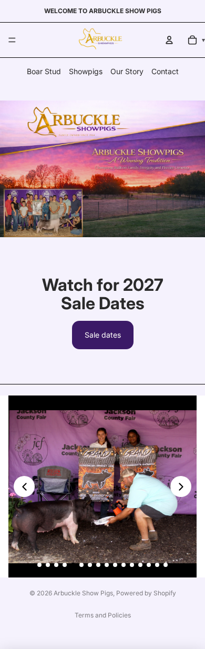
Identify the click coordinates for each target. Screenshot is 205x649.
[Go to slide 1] (39, 565)
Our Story (127, 71)
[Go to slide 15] (157, 565)
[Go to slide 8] (98, 565)
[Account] (169, 40)
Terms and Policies (103, 615)
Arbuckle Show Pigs (83, 593)
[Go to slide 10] (115, 565)
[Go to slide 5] (73, 565)
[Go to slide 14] (149, 565)
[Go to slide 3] (56, 565)
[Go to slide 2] (48, 565)
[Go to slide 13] (140, 565)
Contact (165, 71)
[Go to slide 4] (65, 565)
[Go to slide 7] (90, 565)
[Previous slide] (24, 486)
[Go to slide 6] (81, 565)
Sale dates (103, 334)
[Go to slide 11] (123, 565)
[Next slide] (180, 486)
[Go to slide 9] (107, 565)
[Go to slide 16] (165, 565)
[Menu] (12, 40)
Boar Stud (44, 71)
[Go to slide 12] (132, 565)
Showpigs (85, 71)
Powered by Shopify (146, 593)
